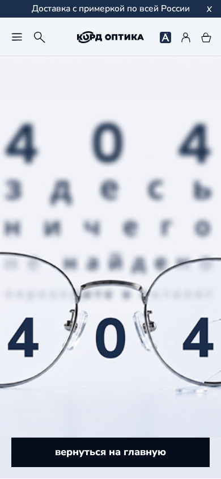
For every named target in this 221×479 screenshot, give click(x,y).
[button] (17, 37)
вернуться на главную (110, 452)
